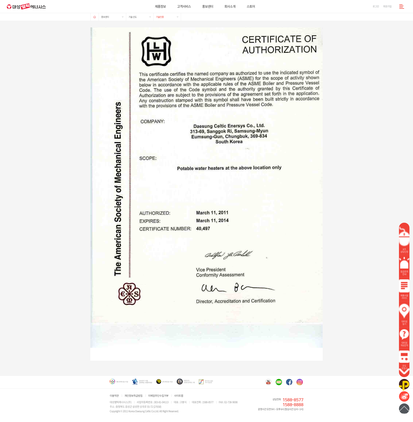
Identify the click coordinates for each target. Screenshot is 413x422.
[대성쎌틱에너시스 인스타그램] (299, 382)
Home (95, 17)
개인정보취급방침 (133, 395)
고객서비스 (184, 6)
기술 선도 (133, 16)
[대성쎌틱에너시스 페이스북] (289, 382)
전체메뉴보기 (402, 6)
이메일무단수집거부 (158, 395)
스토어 (251, 6)
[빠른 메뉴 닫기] (404, 371)
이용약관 (114, 395)
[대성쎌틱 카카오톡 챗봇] (404, 400)
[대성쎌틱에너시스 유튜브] (268, 382)
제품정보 (160, 6)
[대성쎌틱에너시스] (26, 6)
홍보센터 (207, 6)
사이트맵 (178, 395)
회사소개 (229, 6)
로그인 (376, 6)
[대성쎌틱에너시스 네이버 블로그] (278, 382)
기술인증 (160, 16)
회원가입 (387, 6)
